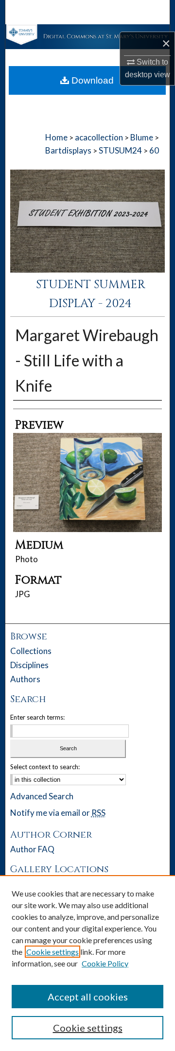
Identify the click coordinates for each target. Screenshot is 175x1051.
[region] (87, 963)
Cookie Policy (105, 963)
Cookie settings (52, 951)
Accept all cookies (88, 996)
